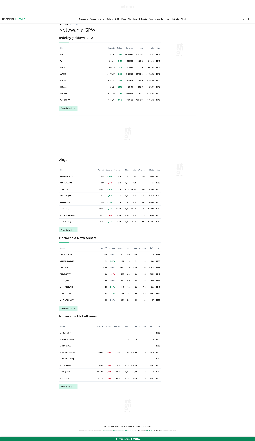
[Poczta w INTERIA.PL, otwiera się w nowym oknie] (247, 19)
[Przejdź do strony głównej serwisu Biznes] (20, 19)
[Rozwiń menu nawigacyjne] (251, 19)
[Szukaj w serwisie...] (243, 19)
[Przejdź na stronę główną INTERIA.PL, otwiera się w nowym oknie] (8, 19)
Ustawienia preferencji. (131, 430)
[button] (117, 19)
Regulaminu (106, 431)
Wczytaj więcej (66, 108)
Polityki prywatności (118, 431)
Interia (61, 24)
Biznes (67, 24)
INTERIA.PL (149, 431)
